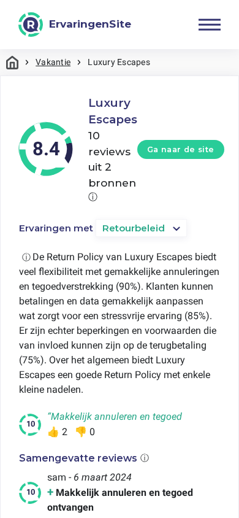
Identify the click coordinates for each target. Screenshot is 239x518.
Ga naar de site (180, 149)
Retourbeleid (133, 228)
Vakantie (53, 62)
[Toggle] (210, 24)
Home (12, 62)
